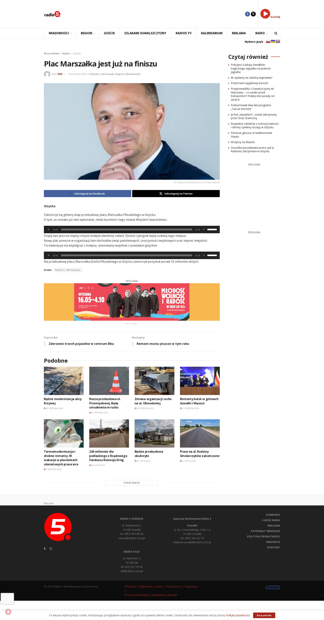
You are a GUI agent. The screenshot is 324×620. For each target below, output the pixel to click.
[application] (132, 229)
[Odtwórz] (49, 229)
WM (60, 74)
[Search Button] (275, 33)
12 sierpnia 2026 (190, 408)
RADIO (260, 33)
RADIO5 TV (183, 33)
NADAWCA (273, 542)
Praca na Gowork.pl (136, 595)
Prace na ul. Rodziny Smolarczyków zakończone (200, 453)
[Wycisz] (204, 229)
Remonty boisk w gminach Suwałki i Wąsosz (199, 401)
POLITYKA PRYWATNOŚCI (263, 536)
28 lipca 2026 (98, 465)
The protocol (173, 586)
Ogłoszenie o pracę (150, 586)
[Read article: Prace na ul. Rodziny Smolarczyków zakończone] (200, 433)
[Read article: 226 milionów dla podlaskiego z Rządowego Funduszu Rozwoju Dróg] (109, 433)
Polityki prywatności (238, 615)
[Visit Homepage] (52, 14)
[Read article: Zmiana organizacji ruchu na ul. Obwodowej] (154, 381)
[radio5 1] (132, 301)
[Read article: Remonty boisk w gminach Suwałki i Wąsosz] (200, 381)
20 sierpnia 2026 (54, 408)
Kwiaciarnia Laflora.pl (164, 595)
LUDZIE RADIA (271, 520)
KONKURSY (273, 514)
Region (66, 53)
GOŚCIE (109, 33)
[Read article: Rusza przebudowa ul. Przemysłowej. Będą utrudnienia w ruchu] (109, 381)
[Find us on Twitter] (253, 14)
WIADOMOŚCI (59, 33)
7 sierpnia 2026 (54, 469)
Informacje (107, 74)
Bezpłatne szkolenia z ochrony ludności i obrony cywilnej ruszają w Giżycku (255, 125)
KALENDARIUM (212, 33)
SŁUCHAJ (275, 17)
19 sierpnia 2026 (145, 408)
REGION (86, 33)
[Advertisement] (156, 14)
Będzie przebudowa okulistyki (149, 453)
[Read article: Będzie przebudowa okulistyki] (154, 433)
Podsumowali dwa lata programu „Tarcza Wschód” (251, 107)
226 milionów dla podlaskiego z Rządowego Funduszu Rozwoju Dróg (108, 455)
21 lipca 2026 (143, 460)
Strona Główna (51, 53)
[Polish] (268, 41)
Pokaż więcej (132, 482)
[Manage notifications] (8, 612)
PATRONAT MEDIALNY (265, 531)
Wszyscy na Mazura (243, 142)
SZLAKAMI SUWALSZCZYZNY (145, 33)
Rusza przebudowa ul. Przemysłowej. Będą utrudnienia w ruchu (105, 403)
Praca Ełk (130, 586)
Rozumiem (264, 615)
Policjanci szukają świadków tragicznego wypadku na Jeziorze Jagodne (251, 68)
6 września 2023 (77, 74)
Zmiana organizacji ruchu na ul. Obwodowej (153, 401)
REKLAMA (239, 33)
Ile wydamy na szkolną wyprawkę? (251, 77)
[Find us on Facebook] (247, 14)
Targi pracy (191, 586)
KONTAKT (273, 547)
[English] (278, 41)
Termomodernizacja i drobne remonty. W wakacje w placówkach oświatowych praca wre (61, 457)
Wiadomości (133, 74)
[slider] (212, 229)
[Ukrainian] (273, 41)
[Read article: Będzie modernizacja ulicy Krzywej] (64, 381)
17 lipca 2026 (189, 460)
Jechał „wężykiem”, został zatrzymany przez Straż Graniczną (254, 116)
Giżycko (77, 53)
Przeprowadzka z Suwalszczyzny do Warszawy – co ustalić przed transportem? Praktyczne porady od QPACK (252, 94)
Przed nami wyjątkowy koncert (249, 83)
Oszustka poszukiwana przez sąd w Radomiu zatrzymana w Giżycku (252, 149)
